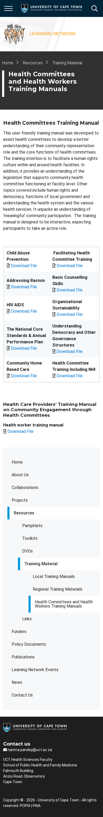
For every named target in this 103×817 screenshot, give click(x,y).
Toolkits (30, 538)
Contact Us (22, 695)
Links (27, 618)
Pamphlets (32, 525)
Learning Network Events (35, 669)
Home (17, 462)
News (17, 682)
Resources (24, 512)
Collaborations (25, 487)
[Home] (35, 727)
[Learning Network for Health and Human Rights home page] (40, 34)
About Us (20, 474)
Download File (24, 265)
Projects (20, 500)
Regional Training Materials (57, 589)
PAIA (36, 805)
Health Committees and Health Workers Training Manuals (64, 604)
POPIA (25, 805)
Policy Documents (29, 644)
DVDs (27, 551)
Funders (19, 631)
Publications (23, 656)
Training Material (41, 563)
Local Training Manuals (54, 576)
